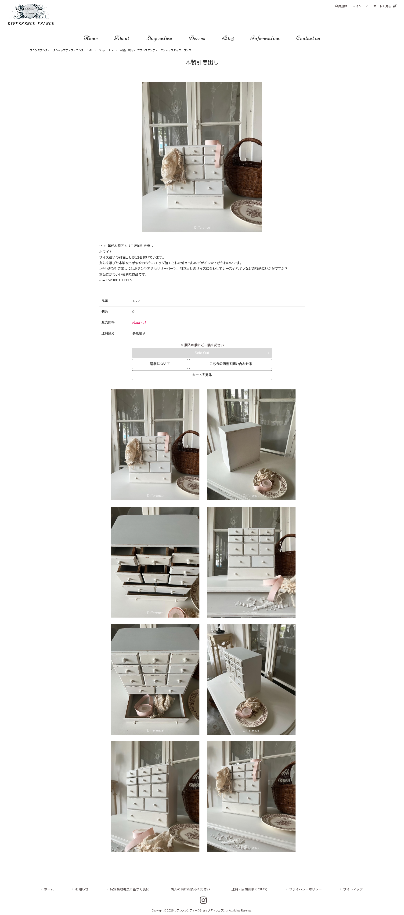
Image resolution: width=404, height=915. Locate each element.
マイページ (360, 6)
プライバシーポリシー (305, 889)
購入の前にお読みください (190, 889)
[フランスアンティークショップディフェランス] (30, 24)
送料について (160, 364)
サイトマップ (353, 889)
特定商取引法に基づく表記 (129, 889)
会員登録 (341, 6)
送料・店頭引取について (249, 889)
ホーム (49, 889)
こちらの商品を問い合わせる (230, 364)
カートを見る (382, 6)
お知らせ (81, 889)
